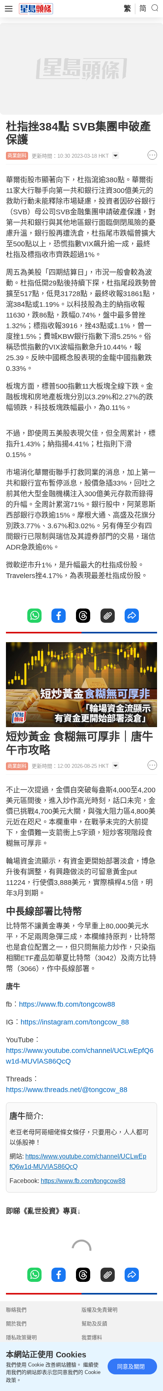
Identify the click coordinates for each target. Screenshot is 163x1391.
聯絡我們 (16, 1310)
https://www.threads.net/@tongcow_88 (66, 1090)
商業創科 (17, 155)
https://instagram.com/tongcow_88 (75, 1022)
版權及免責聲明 (100, 1310)
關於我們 (16, 1324)
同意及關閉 (131, 1366)
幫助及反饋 (94, 1324)
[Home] (36, 8)
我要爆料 (92, 1337)
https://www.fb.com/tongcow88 (67, 1004)
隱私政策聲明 (21, 1337)
